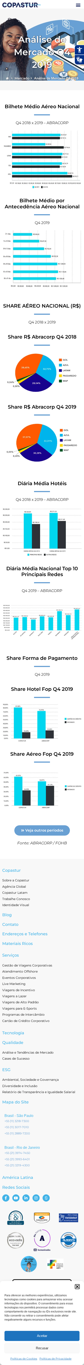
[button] (77, 1286)
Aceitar (42, 1336)
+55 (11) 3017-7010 (16, 1127)
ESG (6, 1069)
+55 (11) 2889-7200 (17, 1133)
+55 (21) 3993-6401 (17, 1159)
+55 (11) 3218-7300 (16, 1121)
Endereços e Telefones (24, 933)
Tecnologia (13, 1032)
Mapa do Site (15, 1102)
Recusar (42, 1348)
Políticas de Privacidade (55, 1358)
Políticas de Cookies (23, 1358)
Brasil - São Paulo (18, 1116)
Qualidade (12, 1042)
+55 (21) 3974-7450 (17, 1153)
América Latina (17, 1177)
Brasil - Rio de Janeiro (22, 1147)
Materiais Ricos (17, 943)
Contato (10, 924)
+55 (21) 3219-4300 (17, 1165)
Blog (7, 914)
